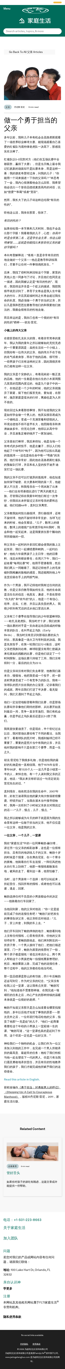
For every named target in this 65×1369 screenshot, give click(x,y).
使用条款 (15, 1317)
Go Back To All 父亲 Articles (26, 52)
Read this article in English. (22, 1079)
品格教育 (12, 1166)
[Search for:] (32, 31)
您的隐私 (24, 1344)
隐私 (6, 1317)
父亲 (8, 107)
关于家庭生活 (14, 1227)
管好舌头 (13, 1173)
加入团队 (10, 1238)
